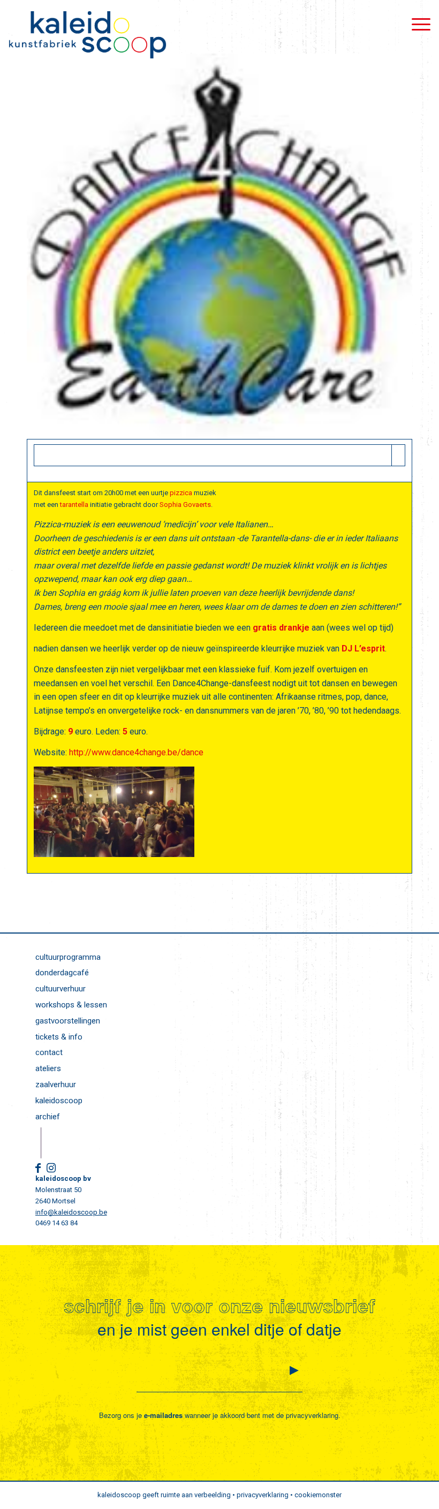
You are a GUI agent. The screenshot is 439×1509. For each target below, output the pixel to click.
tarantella (74, 505)
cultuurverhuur (60, 989)
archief (47, 1116)
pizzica (181, 493)
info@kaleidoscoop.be (71, 1212)
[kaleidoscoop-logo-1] (87, 35)
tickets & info (58, 1037)
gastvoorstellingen (67, 1021)
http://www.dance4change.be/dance (136, 752)
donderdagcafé (62, 972)
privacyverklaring (312, 1415)
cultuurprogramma (68, 957)
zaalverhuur (55, 1084)
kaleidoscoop (58, 1100)
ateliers (48, 1068)
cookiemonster (318, 1495)
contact (49, 1052)
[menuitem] (415, 24)
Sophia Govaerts (185, 505)
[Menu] (415, 24)
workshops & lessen (71, 1005)
